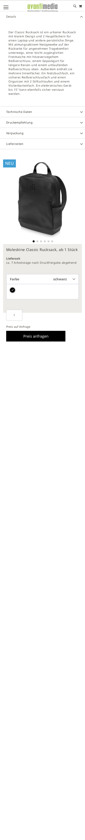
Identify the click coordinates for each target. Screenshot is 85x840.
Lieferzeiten (15, 144)
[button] (33, 241)
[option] (12, 290)
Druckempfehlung (19, 122)
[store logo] (42, 7)
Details (11, 16)
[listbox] (42, 291)
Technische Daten (19, 112)
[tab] (42, 16)
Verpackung (15, 133)
